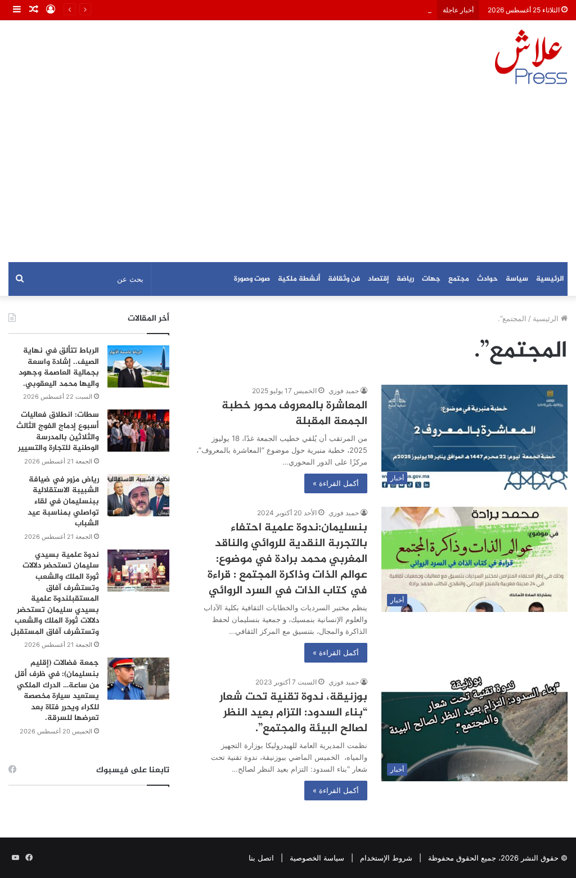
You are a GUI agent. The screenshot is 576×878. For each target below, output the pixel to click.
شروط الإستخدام (386, 857)
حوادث (487, 279)
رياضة (405, 279)
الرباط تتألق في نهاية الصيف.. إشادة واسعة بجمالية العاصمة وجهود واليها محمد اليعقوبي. (59, 367)
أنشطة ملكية (299, 279)
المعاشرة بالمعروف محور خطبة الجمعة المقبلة (294, 414)
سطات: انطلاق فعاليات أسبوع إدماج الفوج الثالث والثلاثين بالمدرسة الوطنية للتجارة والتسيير (57, 431)
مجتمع (458, 279)
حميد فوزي (343, 390)
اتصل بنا (261, 857)
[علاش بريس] (531, 56)
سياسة (517, 279)
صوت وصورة (252, 279)
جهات (431, 279)
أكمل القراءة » (336, 483)
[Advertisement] (288, 177)
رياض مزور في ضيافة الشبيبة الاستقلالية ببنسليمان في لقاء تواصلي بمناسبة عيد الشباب (63, 501)
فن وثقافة (344, 279)
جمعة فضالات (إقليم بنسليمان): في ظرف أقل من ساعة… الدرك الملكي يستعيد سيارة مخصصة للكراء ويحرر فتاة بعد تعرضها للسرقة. (57, 690)
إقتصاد (378, 279)
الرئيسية (550, 279)
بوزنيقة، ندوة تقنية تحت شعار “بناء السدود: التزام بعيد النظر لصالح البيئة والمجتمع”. (293, 713)
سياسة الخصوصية (317, 857)
